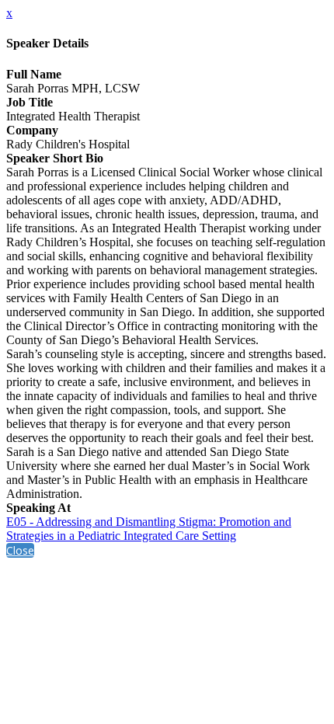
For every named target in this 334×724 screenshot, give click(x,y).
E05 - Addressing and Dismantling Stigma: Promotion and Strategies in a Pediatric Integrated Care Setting (148, 528)
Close (20, 550)
